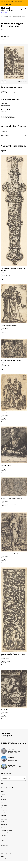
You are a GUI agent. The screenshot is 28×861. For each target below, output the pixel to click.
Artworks (6, 16)
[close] (26, 2)
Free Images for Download (7, 830)
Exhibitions (3, 815)
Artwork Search (4, 833)
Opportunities (4, 824)
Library (2, 840)
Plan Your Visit (4, 805)
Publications (3, 848)
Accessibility (4, 813)
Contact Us (3, 799)
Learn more (8, 4)
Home (2, 16)
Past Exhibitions (4, 845)
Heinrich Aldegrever (5, 39)
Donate (2, 821)
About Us (3, 794)
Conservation (4, 838)
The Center (3, 835)
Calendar (3, 808)
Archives (3, 843)
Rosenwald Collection (5, 105)
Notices (2, 856)
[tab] (5, 151)
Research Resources (6, 135)
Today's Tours (4, 810)
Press (2, 796)
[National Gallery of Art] (14, 734)
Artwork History (5, 131)
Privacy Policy (3, 858)
